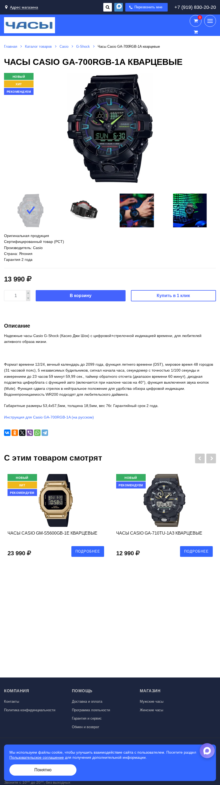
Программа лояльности (91, 710)
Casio (64, 47)
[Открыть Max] (207, 750)
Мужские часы (151, 701)
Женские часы (151, 710)
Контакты (11, 701)
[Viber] (30, 432)
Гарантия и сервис (87, 718)
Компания (16, 690)
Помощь (82, 690)
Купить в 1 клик (173, 295)
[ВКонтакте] (7, 432)
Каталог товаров (38, 47)
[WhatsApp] (37, 432)
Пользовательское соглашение (36, 757)
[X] (22, 432)
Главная (10, 47)
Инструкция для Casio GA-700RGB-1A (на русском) (49, 417)
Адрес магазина (24, 7)
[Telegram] (45, 432)
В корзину (80, 295)
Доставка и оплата (87, 701)
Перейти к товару (56, 518)
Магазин (150, 690)
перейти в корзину (195, 21)
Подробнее (87, 551)
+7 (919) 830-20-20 (195, 7)
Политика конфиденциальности (29, 710)
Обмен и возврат (85, 727)
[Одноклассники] (15, 432)
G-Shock (83, 47)
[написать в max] (118, 7)
